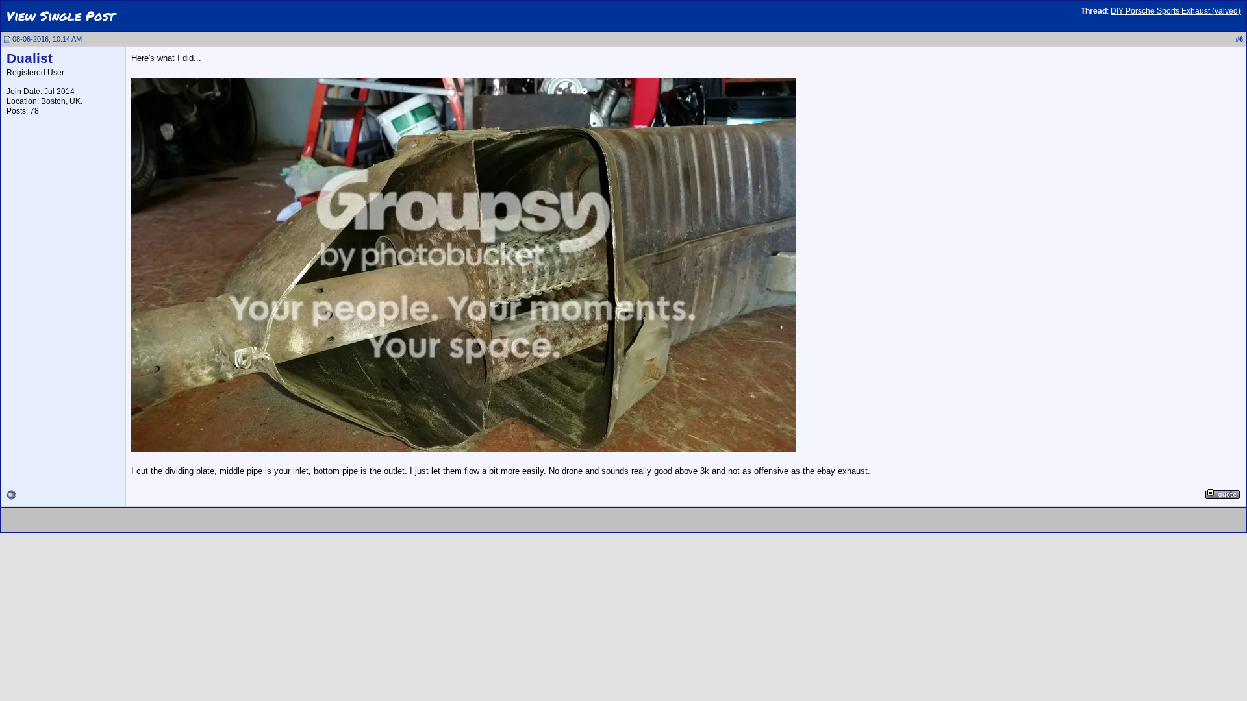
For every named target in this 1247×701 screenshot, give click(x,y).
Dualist (29, 58)
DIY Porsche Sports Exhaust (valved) (1176, 11)
